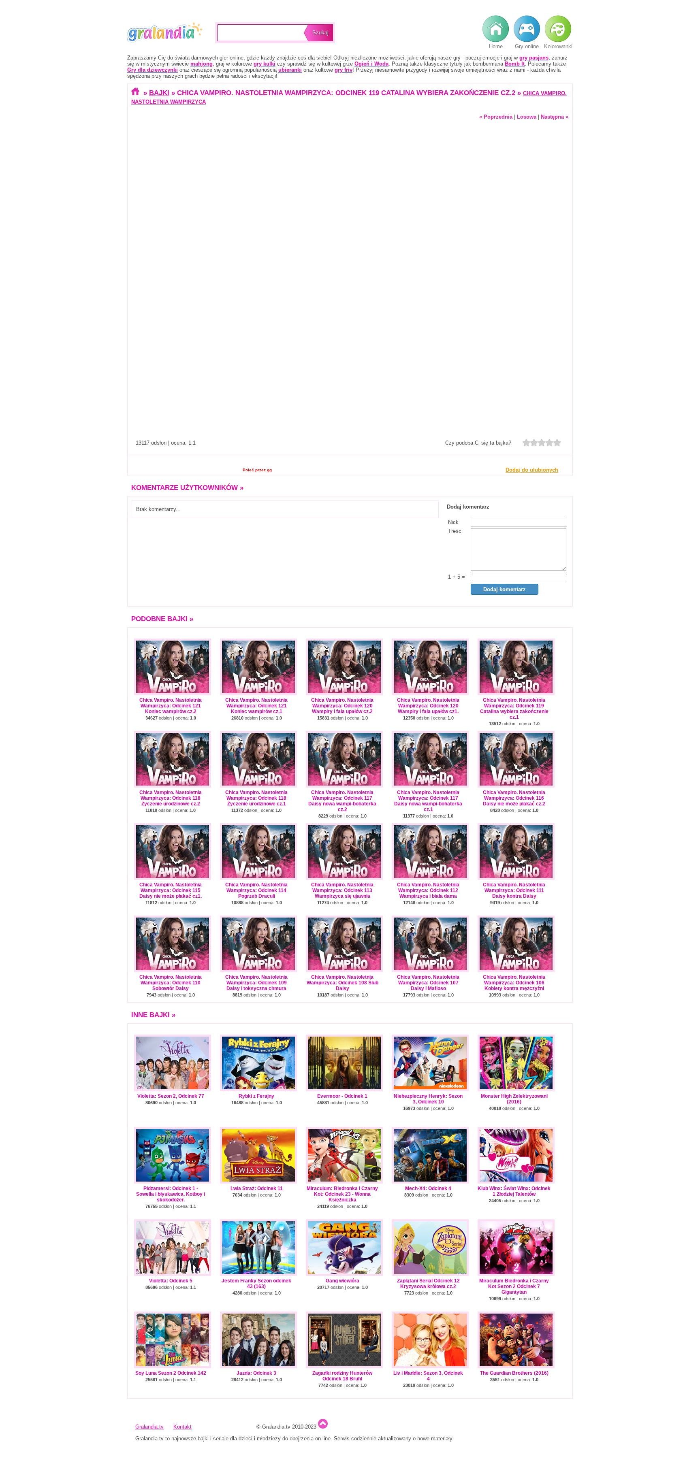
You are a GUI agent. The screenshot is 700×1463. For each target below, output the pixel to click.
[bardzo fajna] (549, 442)
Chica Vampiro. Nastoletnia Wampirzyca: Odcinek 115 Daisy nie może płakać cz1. (170, 890)
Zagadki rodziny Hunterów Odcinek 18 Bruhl (342, 1376)
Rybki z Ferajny (256, 1096)
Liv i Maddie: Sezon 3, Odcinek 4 (428, 1376)
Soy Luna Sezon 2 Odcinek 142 (170, 1373)
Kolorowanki (558, 46)
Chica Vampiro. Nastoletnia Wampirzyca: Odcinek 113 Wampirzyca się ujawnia (342, 890)
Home (496, 46)
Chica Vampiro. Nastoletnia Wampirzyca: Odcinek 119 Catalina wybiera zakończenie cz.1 (514, 708)
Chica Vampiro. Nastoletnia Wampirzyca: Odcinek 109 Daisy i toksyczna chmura (256, 982)
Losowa (526, 117)
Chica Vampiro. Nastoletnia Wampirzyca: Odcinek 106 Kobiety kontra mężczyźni (514, 982)
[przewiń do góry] (323, 1427)
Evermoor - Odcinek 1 (342, 1096)
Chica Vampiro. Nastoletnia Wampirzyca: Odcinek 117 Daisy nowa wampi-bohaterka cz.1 (428, 801)
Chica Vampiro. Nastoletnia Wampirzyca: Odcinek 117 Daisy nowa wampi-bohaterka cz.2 (342, 801)
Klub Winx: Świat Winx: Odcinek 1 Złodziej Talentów (514, 1191)
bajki (159, 93)
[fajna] (542, 442)
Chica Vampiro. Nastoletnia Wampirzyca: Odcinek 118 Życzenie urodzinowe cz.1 (256, 798)
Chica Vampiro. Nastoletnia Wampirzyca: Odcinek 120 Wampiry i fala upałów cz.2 (342, 705)
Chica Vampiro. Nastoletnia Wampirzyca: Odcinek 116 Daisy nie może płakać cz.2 (514, 798)
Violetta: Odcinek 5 (170, 1281)
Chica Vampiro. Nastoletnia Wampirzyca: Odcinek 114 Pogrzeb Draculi (256, 890)
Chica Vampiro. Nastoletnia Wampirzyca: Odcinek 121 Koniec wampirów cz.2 (170, 705)
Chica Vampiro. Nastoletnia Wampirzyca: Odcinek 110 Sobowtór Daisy (170, 982)
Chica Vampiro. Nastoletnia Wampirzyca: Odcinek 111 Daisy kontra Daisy (514, 890)
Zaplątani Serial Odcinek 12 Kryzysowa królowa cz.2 (428, 1283)
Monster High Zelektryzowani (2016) (514, 1099)
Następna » (554, 117)
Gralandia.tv (165, 32)
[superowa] (557, 442)
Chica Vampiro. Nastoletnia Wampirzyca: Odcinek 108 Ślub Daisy (342, 982)
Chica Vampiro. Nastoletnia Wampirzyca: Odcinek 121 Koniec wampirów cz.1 (256, 705)
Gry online (527, 46)
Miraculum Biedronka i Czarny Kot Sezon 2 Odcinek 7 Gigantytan (514, 1286)
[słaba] (526, 442)
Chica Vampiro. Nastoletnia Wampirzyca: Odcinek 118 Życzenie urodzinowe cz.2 (170, 798)
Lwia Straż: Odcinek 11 (256, 1188)
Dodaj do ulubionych (532, 470)
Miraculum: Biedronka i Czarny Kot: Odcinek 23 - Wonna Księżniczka (342, 1194)
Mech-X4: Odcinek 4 (428, 1188)
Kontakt (182, 1427)
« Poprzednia (495, 117)
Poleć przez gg (257, 470)
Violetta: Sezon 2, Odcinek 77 (170, 1096)
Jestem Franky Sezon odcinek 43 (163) (256, 1283)
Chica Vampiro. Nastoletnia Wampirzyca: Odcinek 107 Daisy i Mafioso (428, 982)
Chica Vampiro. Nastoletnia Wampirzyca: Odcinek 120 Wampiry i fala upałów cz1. (428, 705)
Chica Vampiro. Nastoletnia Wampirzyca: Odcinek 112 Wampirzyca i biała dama (428, 890)
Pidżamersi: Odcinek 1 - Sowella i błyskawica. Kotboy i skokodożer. (170, 1194)
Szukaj (320, 33)
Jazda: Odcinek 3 (256, 1373)
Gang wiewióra (342, 1281)
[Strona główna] (136, 93)
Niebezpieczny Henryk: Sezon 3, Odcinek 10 (428, 1099)
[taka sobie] (534, 442)
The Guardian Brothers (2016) (514, 1373)
